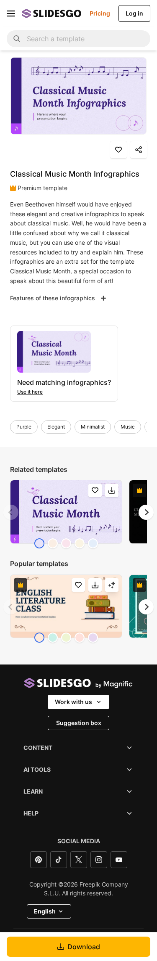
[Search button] (17, 38)
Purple (23, 427)
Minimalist (93, 427)
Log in (134, 13)
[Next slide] (146, 512)
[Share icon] (138, 149)
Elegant (56, 427)
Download (83, 946)
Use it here (30, 392)
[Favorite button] (118, 149)
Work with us (73, 701)
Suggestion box (78, 722)
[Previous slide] (10, 512)
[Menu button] (11, 13)
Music (128, 427)
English (45, 911)
